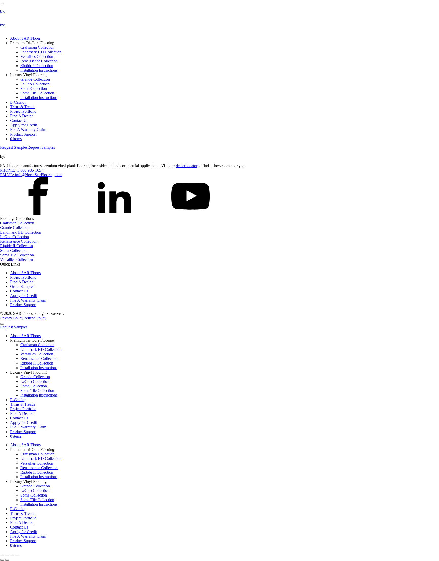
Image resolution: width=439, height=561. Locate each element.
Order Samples (22, 286)
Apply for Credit (23, 125)
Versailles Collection (36, 56)
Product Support (23, 134)
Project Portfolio (23, 111)
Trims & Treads (22, 107)
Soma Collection (33, 88)
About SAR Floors (25, 38)
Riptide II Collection (36, 65)
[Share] (12, 555)
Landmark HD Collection (40, 52)
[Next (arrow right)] (7, 560)
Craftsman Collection (37, 47)
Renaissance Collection (39, 61)
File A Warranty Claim (28, 129)
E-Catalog (18, 102)
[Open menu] (2, 3)
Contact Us (19, 120)
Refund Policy (34, 318)
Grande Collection (35, 79)
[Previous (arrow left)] (2, 560)
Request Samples (13, 147)
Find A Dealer (21, 116)
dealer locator (186, 165)
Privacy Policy (11, 318)
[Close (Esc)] (17, 555)
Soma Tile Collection (37, 93)
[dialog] (219, 434)
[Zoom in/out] (2, 555)
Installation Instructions (38, 70)
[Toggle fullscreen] (7, 555)
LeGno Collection (34, 84)
